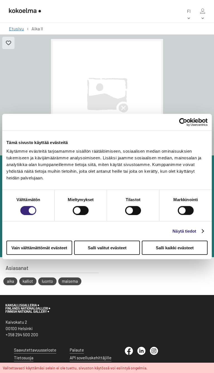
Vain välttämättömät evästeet (39, 247)
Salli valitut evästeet (107, 247)
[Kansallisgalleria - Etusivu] (24, 11)
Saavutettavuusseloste (35, 349)
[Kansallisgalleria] (28, 311)
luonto (47, 281)
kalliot (28, 281)
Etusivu (16, 28)
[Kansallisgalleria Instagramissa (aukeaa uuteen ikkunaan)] (156, 353)
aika (10, 281)
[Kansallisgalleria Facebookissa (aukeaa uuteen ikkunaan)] (131, 353)
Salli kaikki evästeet (175, 247)
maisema (70, 281)
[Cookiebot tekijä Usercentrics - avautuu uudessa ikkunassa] (183, 122)
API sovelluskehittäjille (90, 357)
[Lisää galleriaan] (8, 43)
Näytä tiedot (184, 230)
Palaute (77, 349)
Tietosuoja (23, 357)
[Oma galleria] (203, 11)
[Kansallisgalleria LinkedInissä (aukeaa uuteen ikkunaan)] (143, 353)
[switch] (81, 210)
